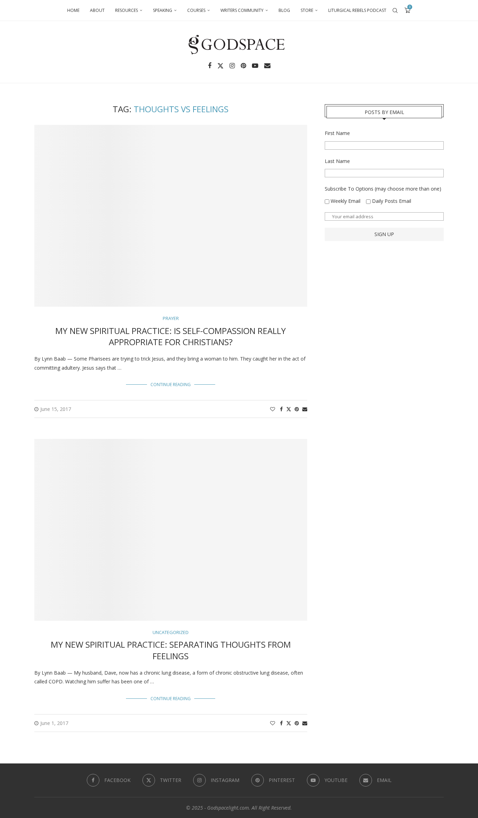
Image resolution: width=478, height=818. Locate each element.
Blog (284, 10)
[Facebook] (209, 66)
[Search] (395, 10)
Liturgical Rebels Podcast (357, 10)
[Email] (267, 66)
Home (73, 10)
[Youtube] (255, 66)
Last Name (337, 161)
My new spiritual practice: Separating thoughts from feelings (171, 650)
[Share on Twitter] (288, 409)
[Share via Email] (304, 409)
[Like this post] (272, 409)
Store (307, 10)
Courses (196, 10)
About (97, 10)
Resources (126, 10)
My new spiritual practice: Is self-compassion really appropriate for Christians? (170, 336)
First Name (337, 133)
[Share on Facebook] (281, 409)
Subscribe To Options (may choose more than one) (383, 188)
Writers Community (241, 10)
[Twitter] (220, 66)
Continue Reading (170, 384)
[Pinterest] (243, 66)
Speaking (162, 10)
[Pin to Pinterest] (297, 409)
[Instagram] (232, 66)
